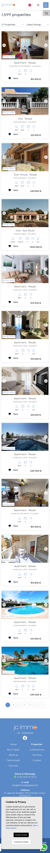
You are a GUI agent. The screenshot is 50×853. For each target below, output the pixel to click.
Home (13, 744)
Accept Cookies (21, 835)
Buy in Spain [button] (13, 749)
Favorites (13, 765)
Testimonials (13, 760)
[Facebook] (25, 738)
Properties (36, 744)
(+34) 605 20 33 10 (26, 777)
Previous (4, 45)
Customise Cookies (21, 842)
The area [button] (37, 755)
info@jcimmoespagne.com (25, 785)
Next (45, 45)
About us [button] (13, 755)
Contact (37, 760)
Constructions (36, 749)
